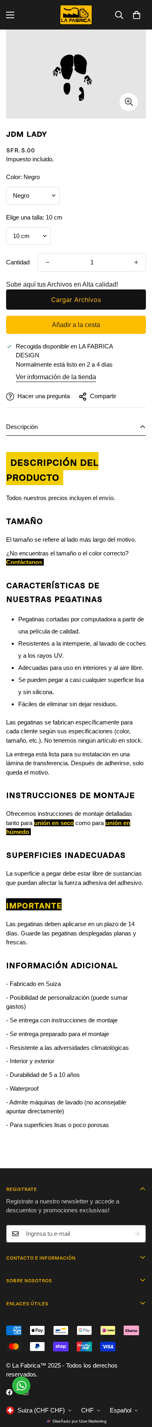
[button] (136, 15)
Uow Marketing (93, 1421)
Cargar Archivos (76, 300)
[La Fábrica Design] (76, 15)
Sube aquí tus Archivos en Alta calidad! (62, 284)
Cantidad (18, 262)
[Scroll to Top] (137, 1384)
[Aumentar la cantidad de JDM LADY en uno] (136, 262)
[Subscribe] (137, 1234)
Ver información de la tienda (56, 377)
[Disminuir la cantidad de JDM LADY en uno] (47, 262)
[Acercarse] (129, 102)
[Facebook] (9, 1392)
